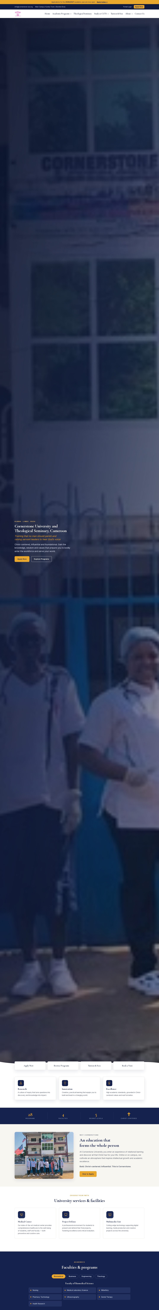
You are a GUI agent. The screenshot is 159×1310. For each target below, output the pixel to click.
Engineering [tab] (86, 1276)
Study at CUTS (100, 13)
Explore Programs (41, 559)
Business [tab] (72, 1276)
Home (47, 13)
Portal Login (127, 7)
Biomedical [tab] (58, 1276)
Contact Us (139, 13)
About (128, 13)
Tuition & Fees (117, 13)
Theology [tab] (101, 1276)
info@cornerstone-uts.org (24, 7)
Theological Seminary (83, 13)
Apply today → (102, 2)
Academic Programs (60, 13)
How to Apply (88, 1174)
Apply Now (139, 7)
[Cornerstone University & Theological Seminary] (18, 13)
